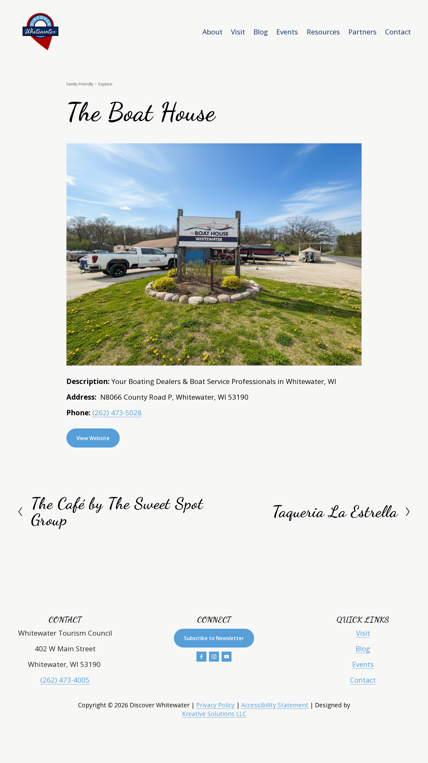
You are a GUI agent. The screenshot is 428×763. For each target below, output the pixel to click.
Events (287, 32)
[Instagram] (214, 657)
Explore (105, 84)
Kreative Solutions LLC (214, 713)
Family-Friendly (79, 84)
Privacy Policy (215, 705)
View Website (93, 438)
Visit (363, 633)
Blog (260, 32)
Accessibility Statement (274, 705)
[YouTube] (227, 657)
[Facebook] (201, 657)
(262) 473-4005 (65, 680)
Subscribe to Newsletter (214, 638)
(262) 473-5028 (117, 412)
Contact (398, 32)
